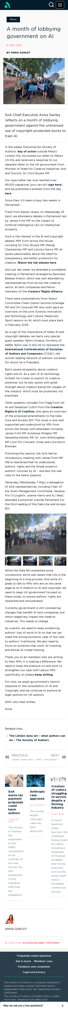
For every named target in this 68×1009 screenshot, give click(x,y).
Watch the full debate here (36, 263)
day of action (26, 151)
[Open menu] (60, 4)
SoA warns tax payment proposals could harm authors (15, 802)
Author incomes (33, 943)
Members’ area (43, 961)
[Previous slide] (7, 534)
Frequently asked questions (34, 956)
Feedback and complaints (34, 967)
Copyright (53, 943)
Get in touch (23, 961)
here (8, 193)
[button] (12, 561)
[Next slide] (63, 534)
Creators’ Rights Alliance (45, 291)
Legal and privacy (34, 972)
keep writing (44, 674)
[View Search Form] (51, 5)
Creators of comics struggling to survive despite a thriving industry (59, 797)
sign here (54, 184)
